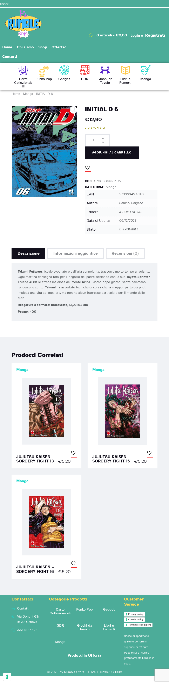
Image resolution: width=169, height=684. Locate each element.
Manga (28, 93)
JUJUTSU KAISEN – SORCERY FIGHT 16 (35, 569)
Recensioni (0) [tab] (125, 253)
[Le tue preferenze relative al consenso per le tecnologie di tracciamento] (7, 677)
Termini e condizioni (139, 624)
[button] (73, 110)
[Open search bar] (91, 36)
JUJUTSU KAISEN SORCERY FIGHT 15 (111, 459)
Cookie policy (135, 619)
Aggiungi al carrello (111, 152)
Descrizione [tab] (29, 253)
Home (16, 93)
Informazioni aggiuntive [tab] (75, 253)
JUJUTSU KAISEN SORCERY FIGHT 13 (35, 459)
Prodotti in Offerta (84, 655)
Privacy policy (135, 614)
